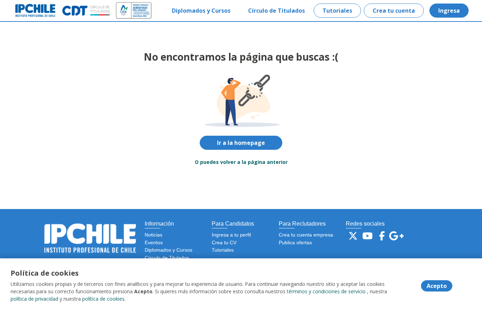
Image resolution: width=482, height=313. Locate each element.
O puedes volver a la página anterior (241, 162)
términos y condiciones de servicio (326, 291)
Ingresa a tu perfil (231, 235)
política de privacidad (34, 298)
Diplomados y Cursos (201, 10)
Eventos (154, 242)
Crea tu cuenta (394, 10)
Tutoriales (337, 10)
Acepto (437, 286)
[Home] (41, 10)
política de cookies (103, 298)
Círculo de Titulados (276, 10)
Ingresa (449, 10)
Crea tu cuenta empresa (306, 235)
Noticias (153, 235)
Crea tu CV (224, 242)
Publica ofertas (295, 242)
